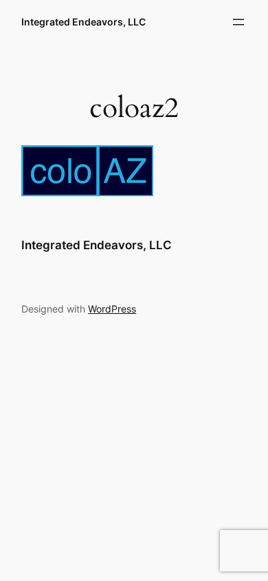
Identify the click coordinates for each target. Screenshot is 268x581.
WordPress (112, 309)
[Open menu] (238, 22)
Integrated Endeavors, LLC (83, 22)
